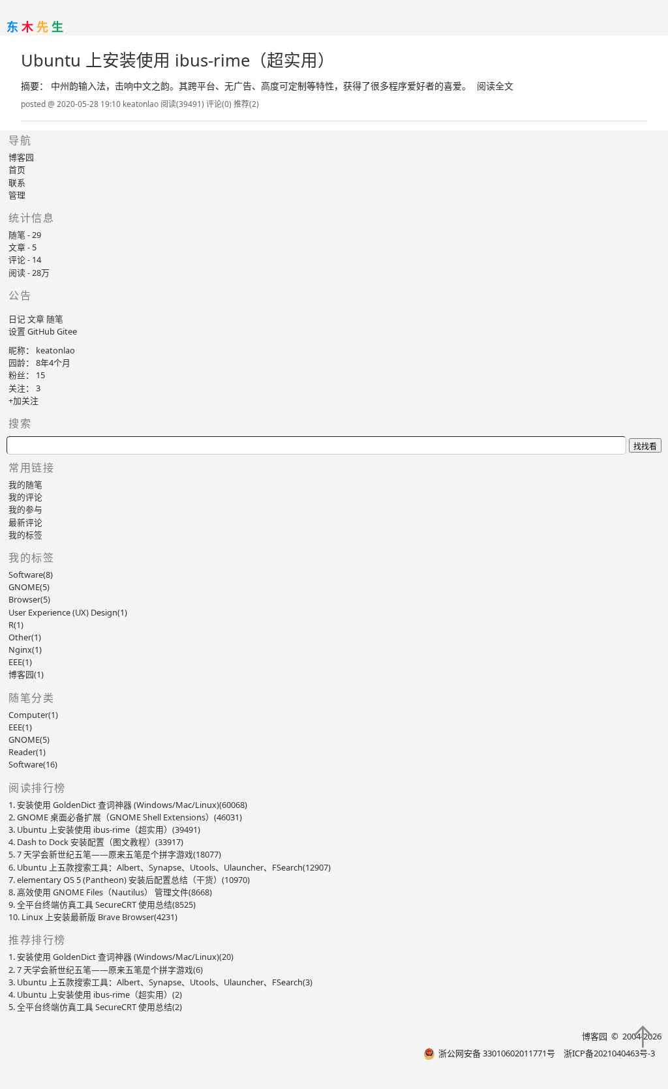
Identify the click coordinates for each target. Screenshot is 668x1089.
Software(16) (32, 764)
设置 (16, 331)
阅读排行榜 (37, 788)
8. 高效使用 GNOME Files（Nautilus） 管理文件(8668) (110, 892)
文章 (35, 319)
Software (30, 574)
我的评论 (25, 497)
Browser (29, 599)
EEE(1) (20, 727)
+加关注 (23, 400)
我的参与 (25, 509)
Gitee (67, 331)
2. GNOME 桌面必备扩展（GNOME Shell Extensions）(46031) (125, 817)
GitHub (41, 331)
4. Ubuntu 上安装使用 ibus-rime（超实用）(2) (95, 994)
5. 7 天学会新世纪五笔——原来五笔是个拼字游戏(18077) (114, 854)
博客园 (21, 157)
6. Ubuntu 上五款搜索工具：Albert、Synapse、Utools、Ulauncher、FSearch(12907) (169, 867)
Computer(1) (33, 715)
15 (40, 375)
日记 (16, 319)
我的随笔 (25, 484)
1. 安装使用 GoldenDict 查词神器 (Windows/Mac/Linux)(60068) (127, 805)
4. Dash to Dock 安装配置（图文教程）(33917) (95, 842)
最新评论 (25, 522)
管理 (16, 195)
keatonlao (55, 350)
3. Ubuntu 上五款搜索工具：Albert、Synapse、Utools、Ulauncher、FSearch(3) (160, 982)
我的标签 (25, 535)
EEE (20, 662)
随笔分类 (31, 698)
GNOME (29, 587)
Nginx (25, 649)
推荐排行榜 (37, 939)
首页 (16, 169)
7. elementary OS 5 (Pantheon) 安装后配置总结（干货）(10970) (129, 880)
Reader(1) (27, 752)
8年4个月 (53, 362)
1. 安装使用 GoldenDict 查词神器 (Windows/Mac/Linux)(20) (121, 956)
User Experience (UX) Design (67, 612)
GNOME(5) (29, 739)
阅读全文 (495, 86)
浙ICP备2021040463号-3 (609, 1053)
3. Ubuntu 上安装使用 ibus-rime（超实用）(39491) (104, 829)
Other (24, 637)
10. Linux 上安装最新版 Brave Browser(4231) (92, 917)
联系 (16, 182)
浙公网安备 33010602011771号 (496, 1053)
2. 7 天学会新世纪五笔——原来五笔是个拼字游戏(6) (105, 970)
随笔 (54, 319)
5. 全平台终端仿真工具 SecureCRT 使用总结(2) (95, 1007)
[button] (642, 1037)
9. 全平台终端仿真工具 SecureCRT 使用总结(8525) (102, 904)
